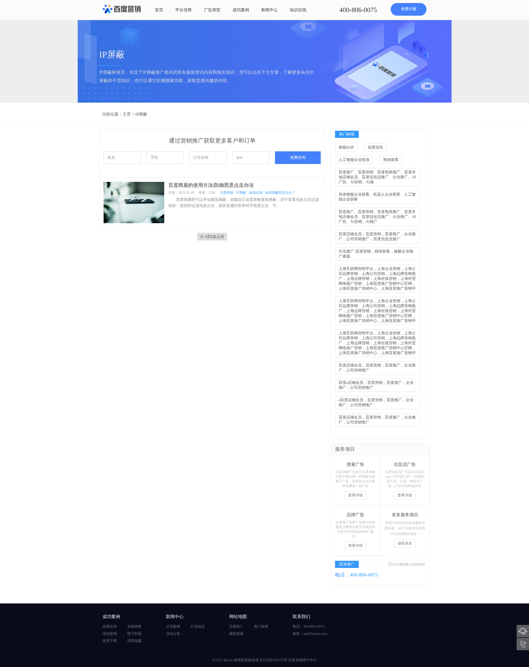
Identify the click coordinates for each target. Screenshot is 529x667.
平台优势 (183, 10)
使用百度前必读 (246, 660)
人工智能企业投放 (354, 160)
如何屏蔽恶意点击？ (280, 193)
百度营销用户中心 (302, 660)
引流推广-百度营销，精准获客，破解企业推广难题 (376, 253)
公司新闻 (173, 626)
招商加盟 (134, 641)
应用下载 (109, 641)
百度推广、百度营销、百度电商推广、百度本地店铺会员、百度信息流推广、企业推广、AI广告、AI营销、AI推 (377, 177)
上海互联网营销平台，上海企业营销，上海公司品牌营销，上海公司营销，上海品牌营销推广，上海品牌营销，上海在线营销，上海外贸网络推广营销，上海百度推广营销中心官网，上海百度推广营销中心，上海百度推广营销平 (377, 279)
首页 (159, 10)
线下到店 (134, 634)
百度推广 (236, 626)
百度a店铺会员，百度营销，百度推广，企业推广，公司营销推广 (376, 385)
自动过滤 (255, 193)
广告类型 (212, 10)
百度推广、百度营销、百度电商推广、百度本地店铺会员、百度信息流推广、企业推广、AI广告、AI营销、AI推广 (377, 217)
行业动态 (198, 626)
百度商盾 (226, 193)
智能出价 (346, 147)
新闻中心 (269, 10)
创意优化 (375, 147)
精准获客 (391, 160)
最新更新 (236, 634)
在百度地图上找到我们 (408, 564)
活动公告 (173, 634)
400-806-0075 (358, 9)
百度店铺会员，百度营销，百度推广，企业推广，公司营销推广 (377, 367)
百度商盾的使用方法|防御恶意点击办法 (211, 185)
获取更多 (405, 543)
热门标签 (261, 626)
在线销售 (134, 626)
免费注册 (408, 9)
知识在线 (298, 10)
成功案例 (241, 10)
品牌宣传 (109, 626)
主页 (127, 114)
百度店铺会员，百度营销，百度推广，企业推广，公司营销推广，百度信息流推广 (377, 236)
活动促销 (109, 634)
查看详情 (355, 495)
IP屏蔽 (141, 114)
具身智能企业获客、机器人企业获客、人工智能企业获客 (377, 196)
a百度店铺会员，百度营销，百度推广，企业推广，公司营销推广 (376, 402)
